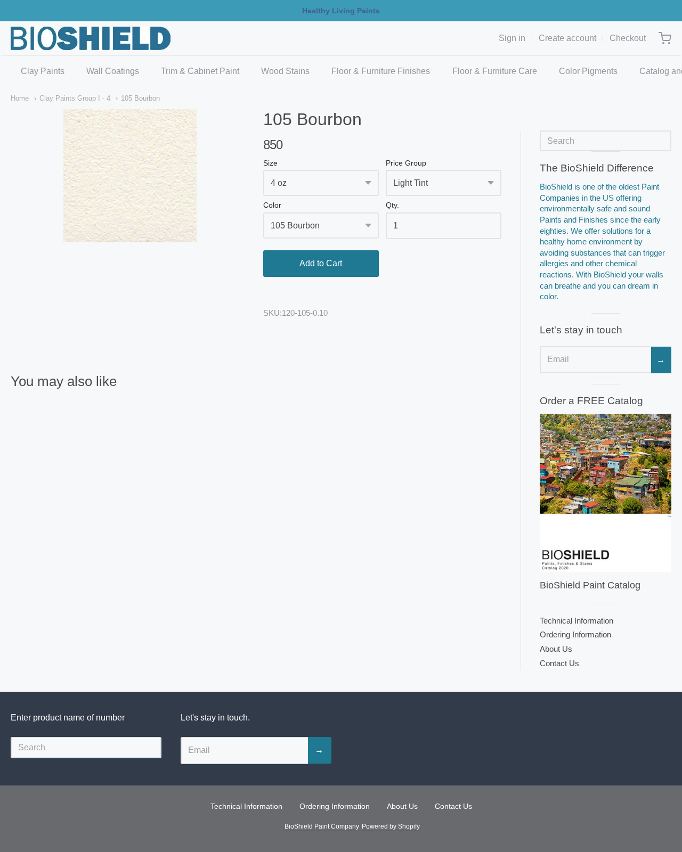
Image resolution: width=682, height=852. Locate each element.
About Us (556, 648)
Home (20, 98)
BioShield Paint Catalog (590, 585)
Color (272, 205)
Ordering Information (575, 634)
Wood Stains (285, 71)
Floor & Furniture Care (494, 71)
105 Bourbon (140, 98)
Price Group (406, 163)
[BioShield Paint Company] (90, 38)
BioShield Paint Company (322, 826)
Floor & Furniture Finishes (380, 71)
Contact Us (559, 663)
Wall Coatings (112, 71)
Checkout (628, 38)
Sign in (512, 38)
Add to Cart (320, 263)
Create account (567, 38)
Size (270, 163)
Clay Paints (42, 71)
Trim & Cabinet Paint (200, 71)
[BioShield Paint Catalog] (605, 492)
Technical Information (576, 620)
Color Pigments (588, 71)
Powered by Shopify (390, 826)
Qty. (392, 205)
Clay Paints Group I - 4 (74, 98)
